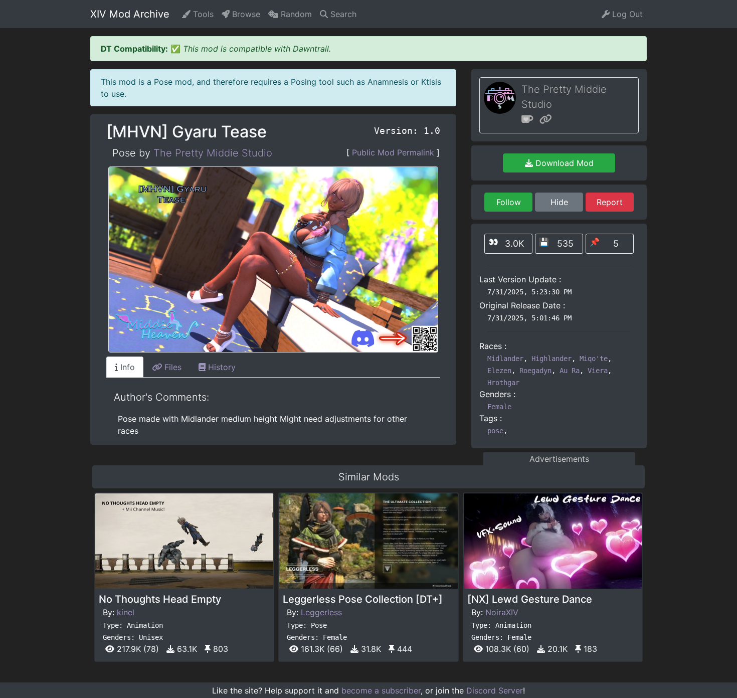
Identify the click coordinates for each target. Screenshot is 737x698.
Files (171, 367)
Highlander (551, 359)
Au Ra (570, 371)
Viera (598, 371)
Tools (202, 14)
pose (495, 431)
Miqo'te (594, 359)
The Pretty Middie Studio (212, 153)
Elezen (499, 371)
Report (610, 202)
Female (499, 407)
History (221, 367)
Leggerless (321, 612)
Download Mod (563, 163)
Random (295, 14)
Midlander (505, 359)
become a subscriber (381, 690)
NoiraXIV (501, 612)
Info (126, 367)
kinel (125, 612)
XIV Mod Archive (129, 14)
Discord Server (494, 690)
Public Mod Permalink (393, 152)
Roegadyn (535, 371)
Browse (245, 14)
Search (342, 14)
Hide (559, 202)
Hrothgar (503, 383)
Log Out (626, 14)
